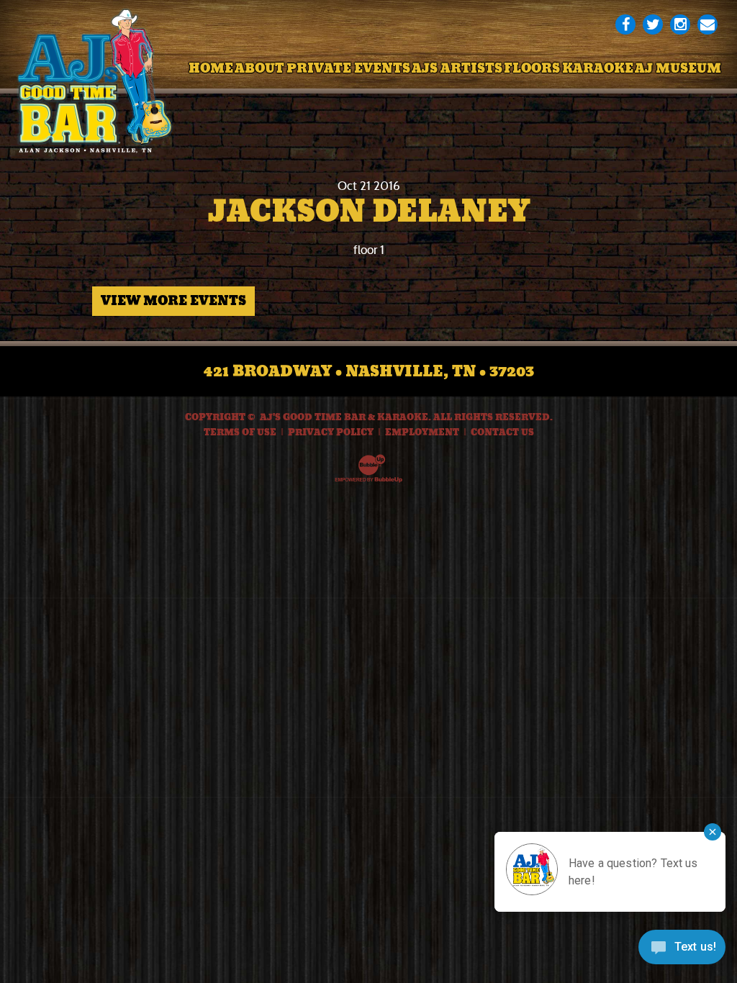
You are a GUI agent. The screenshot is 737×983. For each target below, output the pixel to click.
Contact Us (502, 432)
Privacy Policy (331, 432)
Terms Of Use (240, 432)
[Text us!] (682, 952)
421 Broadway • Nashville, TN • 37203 (369, 371)
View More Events (173, 301)
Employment (422, 432)
